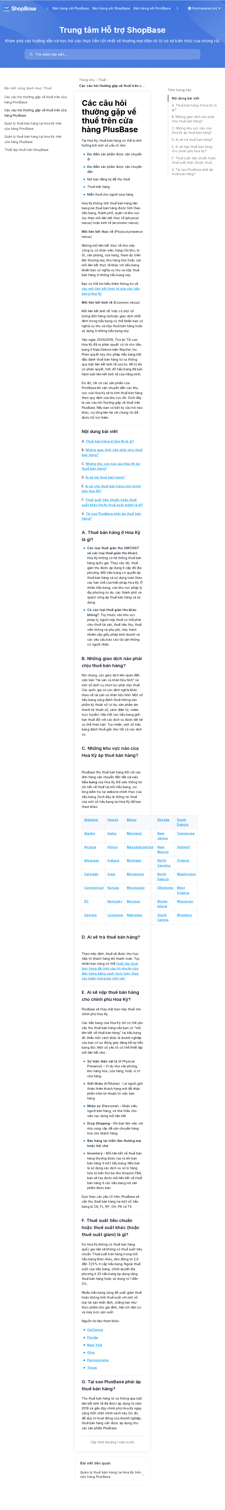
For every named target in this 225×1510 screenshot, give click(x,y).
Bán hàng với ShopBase (111, 8)
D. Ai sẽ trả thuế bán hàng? (111, 940)
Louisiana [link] (115, 915)
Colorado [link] (91, 874)
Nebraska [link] (134, 915)
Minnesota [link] (135, 874)
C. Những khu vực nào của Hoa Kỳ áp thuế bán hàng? (110, 755)
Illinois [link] (112, 847)
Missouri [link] (133, 901)
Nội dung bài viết (102, 431)
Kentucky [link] (114, 901)
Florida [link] (92, 1337)
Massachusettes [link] (140, 847)
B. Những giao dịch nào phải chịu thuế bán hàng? (112, 662)
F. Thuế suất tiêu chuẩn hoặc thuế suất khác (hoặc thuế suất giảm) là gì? (111, 1227)
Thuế (102, 80)
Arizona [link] (90, 847)
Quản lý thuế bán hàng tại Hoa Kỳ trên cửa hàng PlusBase (33, 139)
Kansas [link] (113, 888)
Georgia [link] (90, 915)
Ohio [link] (91, 1352)
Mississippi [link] (136, 888)
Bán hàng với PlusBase (71, 8)
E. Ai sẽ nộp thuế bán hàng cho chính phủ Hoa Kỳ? (110, 996)
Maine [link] (132, 820)
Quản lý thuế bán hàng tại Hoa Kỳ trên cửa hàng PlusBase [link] (110, 1474)
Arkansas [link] (91, 860)
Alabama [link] (91, 820)
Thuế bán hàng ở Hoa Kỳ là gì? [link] (110, 441)
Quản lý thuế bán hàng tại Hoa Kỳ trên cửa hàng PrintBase (33, 125)
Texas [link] (92, 1367)
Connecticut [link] (94, 888)
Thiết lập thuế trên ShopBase (26, 150)
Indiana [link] (113, 860)
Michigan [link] (134, 860)
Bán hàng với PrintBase (152, 8)
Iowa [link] (111, 874)
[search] (114, 54)
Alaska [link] (89, 833)
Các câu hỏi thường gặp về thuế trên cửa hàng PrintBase (35, 99)
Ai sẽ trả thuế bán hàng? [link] (105, 477)
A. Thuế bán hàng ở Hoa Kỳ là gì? (111, 536)
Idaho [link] (111, 833)
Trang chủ (86, 80)
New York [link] (94, 1345)
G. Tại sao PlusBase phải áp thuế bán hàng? (111, 1385)
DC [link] (86, 901)
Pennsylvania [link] (98, 1360)
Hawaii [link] (112, 820)
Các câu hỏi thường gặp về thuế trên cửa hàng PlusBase (35, 112)
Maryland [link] (134, 833)
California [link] (95, 1330)
